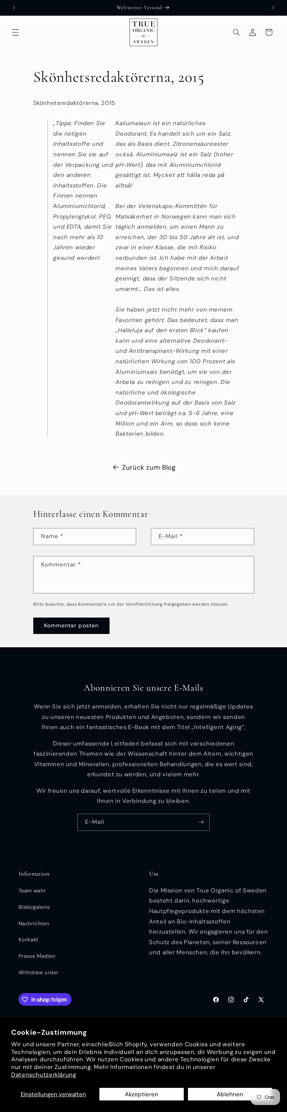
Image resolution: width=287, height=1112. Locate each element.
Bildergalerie (34, 907)
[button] (15, 32)
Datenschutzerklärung (43, 1074)
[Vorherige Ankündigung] (14, 7)
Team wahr (32, 890)
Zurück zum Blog (148, 467)
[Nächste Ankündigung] (273, 7)
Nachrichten (34, 923)
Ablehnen (230, 1094)
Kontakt (28, 939)
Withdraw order (38, 972)
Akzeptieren (141, 1094)
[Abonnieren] (201, 822)
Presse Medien (37, 956)
